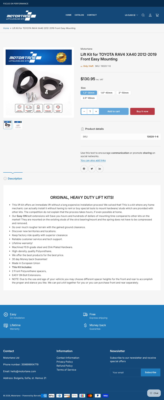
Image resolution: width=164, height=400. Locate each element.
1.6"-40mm (106, 92)
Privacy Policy (65, 361)
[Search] (143, 15)
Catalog (79, 15)
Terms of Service (66, 369)
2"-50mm (124, 92)
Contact (92, 15)
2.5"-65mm (89, 98)
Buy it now (142, 111)
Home (68, 15)
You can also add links (93, 160)
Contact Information (68, 357)
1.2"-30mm (88, 92)
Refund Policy (65, 365)
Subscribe (150, 372)
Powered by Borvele (31, 395)
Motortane (86, 48)
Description (15, 178)
